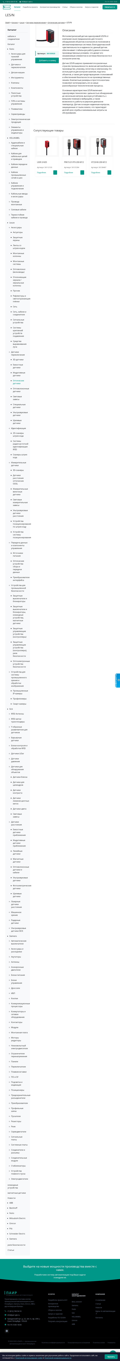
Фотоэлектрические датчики (20, 887)
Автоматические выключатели (18, 942)
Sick (11, 709)
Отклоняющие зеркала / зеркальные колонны (19, 281)
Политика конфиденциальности (53, 1343)
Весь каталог (77, 1302)
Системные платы (19, 1144)
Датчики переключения (18, 353)
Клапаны (15, 82)
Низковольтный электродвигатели (19, 1047)
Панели (14, 1061)
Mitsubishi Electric (17, 1218)
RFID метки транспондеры (18, 720)
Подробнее (41, 172)
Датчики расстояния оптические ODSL (18, 479)
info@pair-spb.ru (13, 1315)
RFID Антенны (17, 713)
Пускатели (16, 1116)
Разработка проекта (30, 7)
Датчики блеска (20, 777)
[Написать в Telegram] (7, 1331)
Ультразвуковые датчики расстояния (20, 513)
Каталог (17, 7)
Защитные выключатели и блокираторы (20, 598)
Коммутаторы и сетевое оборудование (18, 1014)
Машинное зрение (16, 913)
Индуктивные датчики (19, 374)
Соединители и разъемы (18, 1151)
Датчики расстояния (16, 823)
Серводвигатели (18, 1131)
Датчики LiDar (17, 753)
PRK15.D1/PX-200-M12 (74, 162)
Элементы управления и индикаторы (17, 130)
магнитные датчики (17, 1193)
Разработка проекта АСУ (57, 1300)
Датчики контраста (17, 791)
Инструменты (17, 77)
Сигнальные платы (16, 1138)
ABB (11, 1203)
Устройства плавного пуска (18, 1172)
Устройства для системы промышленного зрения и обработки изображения (19, 679)
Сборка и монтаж (76, 7)
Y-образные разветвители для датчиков (19, 730)
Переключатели (18, 1066)
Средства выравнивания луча (19, 344)
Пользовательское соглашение (79, 1343)
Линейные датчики (17, 852)
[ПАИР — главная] (7, 7)
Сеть (15, 306)
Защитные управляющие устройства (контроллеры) (19, 632)
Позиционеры (17, 1090)
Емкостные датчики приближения (19, 832)
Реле (13, 1126)
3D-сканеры (18, 470)
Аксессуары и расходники (17, 950)
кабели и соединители (14, 37)
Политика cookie (99, 1343)
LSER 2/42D (42, 162)
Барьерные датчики (16, 739)
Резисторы (16, 1121)
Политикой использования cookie (28, 1358)
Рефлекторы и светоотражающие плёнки (20, 299)
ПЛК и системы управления (18, 102)
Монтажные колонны (18, 254)
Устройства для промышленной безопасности (18, 588)
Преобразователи (19, 1103)
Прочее (16, 290)
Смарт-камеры (19, 704)
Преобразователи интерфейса (20, 578)
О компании (100, 1300)
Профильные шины (17, 1109)
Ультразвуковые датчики (20, 413)
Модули (14, 1027)
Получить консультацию (57, 1321)
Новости (11, 1198)
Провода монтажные (16, 203)
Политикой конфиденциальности (57, 1358)
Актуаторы (18, 232)
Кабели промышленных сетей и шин (18, 175)
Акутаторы (16, 956)
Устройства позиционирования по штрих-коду (20, 524)
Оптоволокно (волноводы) (19, 270)
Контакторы (16, 1022)
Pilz (10, 1228)
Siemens (13, 936)
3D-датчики (18, 359)
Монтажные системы (18, 262)
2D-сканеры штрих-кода (18, 434)
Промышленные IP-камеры (20, 692)
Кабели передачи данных (19, 165)
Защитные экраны (17, 239)
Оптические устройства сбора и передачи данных (18, 566)
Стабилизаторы (18, 1166)
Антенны (15, 962)
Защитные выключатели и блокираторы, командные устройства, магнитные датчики (20, 615)
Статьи (65, 7)
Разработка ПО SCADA (57, 1318)
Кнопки (14, 998)
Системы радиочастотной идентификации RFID (20, 445)
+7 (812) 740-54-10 (14, 1311)
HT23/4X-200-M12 (99, 162)
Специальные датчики (19, 406)
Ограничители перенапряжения (19, 1055)
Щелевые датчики (17, 421)
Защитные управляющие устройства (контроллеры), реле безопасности (20, 649)
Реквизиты (111, 1343)
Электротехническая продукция (19, 120)
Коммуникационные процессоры (19, 1005)
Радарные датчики (15, 921)
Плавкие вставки (18, 1072)
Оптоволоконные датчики (20, 390)
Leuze (12, 222)
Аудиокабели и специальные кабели (18, 145)
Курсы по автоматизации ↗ (105, 1312)
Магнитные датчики (18, 860)
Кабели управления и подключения (17, 186)
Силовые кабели (18, 209)
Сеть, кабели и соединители (19, 313)
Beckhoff (13, 1208)
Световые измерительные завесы (20, 502)
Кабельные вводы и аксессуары (19, 195)
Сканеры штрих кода (20, 456)
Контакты (99, 1318)
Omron (12, 1223)
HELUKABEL (14, 138)
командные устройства (13, 1186)
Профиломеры (19, 698)
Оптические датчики (18, 382)
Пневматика (16, 109)
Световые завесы (17, 398)
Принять (111, 1357)
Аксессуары (16, 227)
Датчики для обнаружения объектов (17, 769)
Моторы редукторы (16, 1039)
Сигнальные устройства (18, 321)
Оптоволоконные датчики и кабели (20, 870)
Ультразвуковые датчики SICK (18, 929)
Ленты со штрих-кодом (19, 246)
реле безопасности (16, 1245)
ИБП (13, 993)
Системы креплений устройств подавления (18, 331)
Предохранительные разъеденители (19, 1096)
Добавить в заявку (47, 60)
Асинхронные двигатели (17, 968)
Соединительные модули (19, 1159)
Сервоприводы (18, 114)
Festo (11, 49)
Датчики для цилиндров (18, 783)
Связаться (109, 7)
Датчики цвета (19, 809)
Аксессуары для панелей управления (18, 56)
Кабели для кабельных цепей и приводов (19, 156)
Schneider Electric (17, 1233)
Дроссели (15, 988)
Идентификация (18, 428)
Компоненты (17, 88)
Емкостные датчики (18, 366)
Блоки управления (16, 981)
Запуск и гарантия (91, 7)
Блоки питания (18, 975)
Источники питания (18, 554)
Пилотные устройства (16, 94)
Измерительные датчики (18, 464)
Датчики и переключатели (18, 66)
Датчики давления (15, 760)
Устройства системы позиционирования (20, 535)
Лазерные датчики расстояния (16, 904)
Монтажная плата (19, 1032)
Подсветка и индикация (16, 1083)
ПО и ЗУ (14, 1077)
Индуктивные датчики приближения (19, 843)
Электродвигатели (19, 1179)
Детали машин (18, 72)
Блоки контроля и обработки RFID (19, 747)
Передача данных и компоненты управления (19, 545)
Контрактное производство (50, 7)
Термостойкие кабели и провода (19, 216)
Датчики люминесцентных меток (20, 801)
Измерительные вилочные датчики (20, 492)
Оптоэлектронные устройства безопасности (20, 664)
